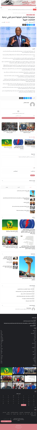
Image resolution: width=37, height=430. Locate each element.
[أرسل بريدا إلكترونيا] (29, 22)
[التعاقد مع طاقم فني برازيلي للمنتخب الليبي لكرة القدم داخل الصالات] (10, 240)
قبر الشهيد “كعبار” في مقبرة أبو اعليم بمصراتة (23, 210)
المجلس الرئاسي (21, 412)
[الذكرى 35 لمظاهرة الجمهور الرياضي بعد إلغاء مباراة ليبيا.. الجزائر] (32, 207)
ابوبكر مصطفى (31, 22)
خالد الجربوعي (34, 347)
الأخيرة (19, 187)
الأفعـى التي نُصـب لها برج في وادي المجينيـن (23, 190)
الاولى (35, 337)
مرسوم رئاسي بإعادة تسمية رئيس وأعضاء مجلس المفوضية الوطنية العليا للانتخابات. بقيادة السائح (20, 9)
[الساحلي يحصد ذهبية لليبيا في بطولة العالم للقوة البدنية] (18, 385)
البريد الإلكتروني (33, 171)
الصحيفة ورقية (34, 343)
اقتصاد (35, 334)
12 (13, 399)
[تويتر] (32, 25)
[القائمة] (1, 7)
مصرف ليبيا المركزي (33, 415)
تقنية (35, 344)
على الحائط (34, 354)
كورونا (35, 361)
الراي (35, 341)
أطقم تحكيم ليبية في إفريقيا (8, 147)
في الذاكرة (34, 358)
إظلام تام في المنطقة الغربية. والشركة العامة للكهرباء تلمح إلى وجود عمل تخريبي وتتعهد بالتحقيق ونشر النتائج (18, 147)
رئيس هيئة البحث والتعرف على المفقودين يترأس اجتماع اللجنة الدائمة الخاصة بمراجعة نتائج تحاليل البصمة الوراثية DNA (16, 198)
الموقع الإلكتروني (15, 171)
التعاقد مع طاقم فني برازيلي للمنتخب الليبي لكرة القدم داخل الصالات (10, 246)
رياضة (35, 348)
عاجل (35, 350)
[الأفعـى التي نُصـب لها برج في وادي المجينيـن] (32, 193)
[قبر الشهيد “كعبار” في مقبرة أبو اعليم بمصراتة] (32, 211)
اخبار (34, 340)
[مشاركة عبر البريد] (25, 25)
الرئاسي (35, 412)
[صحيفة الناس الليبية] (18, 3)
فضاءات (35, 357)
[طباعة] (23, 25)
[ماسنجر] (27, 25)
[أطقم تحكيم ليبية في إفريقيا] (7, 142)
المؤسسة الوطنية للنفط (27, 412)
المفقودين (8, 412)
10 (23, 399)
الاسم (34, 167)
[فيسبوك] (34, 25)
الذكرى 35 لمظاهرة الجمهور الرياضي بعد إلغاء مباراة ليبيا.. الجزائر (20, 206)
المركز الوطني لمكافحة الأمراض (14, 412)
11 (18, 399)
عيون (35, 355)
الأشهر (30, 187)
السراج (32, 412)
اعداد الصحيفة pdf (33, 333)
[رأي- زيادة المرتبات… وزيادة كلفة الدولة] (6, 385)
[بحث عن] (35, 7)
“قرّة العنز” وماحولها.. (26, 202)
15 (33, 401)
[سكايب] (30, 25)
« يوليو (35, 407)
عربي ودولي (34, 351)
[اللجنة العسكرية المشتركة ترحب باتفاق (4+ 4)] (30, 142)
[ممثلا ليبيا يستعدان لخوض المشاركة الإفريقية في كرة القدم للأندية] (6, 378)
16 (28, 401)
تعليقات (7, 187)
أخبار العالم (34, 330)
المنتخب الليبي (4, 412)
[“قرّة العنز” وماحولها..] (32, 203)
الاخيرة (35, 336)
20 (8, 401)
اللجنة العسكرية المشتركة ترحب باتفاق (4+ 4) (30, 146)
